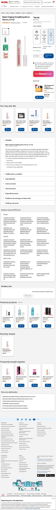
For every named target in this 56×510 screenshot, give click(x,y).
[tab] (5, 31)
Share (25, 22)
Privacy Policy (29, 508)
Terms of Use (37, 508)
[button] (48, 47)
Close (53, 498)
